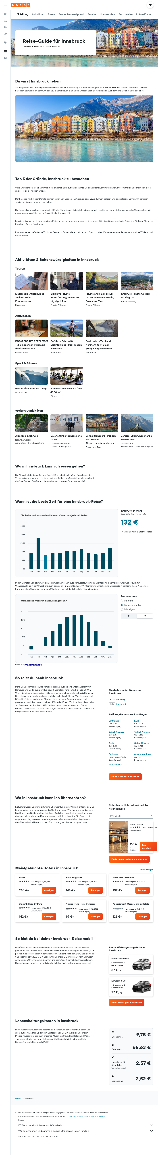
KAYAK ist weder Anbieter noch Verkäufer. (40, 1125)
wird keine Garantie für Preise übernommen (87, 1116)
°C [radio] (145, 616)
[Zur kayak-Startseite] (20, 5)
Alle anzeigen (146, 869)
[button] (5, 4)
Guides (18, 1098)
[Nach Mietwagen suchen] (5, 27)
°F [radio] (128, 616)
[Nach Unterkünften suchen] (5, 21)
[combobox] (131, 816)
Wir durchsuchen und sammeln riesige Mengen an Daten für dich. (53, 1130)
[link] (125, 776)
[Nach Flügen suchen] (5, 14)
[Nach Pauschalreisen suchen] (5, 34)
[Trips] (5, 42)
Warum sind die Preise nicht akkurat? (38, 1136)
